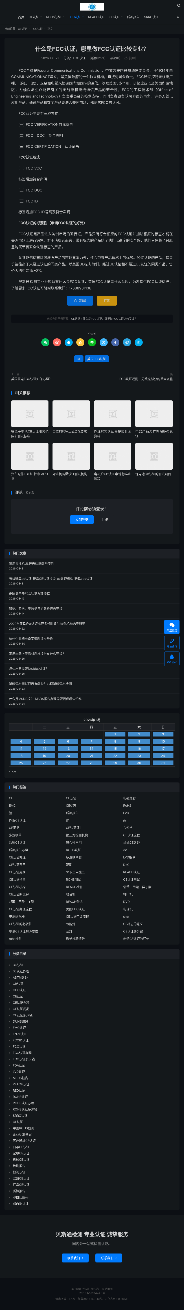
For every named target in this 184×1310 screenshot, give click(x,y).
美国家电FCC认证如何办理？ (31, 379)
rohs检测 (15, 939)
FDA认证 (19, 1065)
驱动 (69, 865)
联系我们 (75, 1258)
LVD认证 (19, 1071)
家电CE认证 (21, 1153)
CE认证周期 (17, 872)
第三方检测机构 (77, 835)
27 (68, 763)
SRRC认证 (151, 17)
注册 (105, 519)
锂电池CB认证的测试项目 (153, 474)
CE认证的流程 (19, 894)
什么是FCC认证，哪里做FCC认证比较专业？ (92, 49)
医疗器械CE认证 (24, 1141)
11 (20, 748)
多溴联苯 (15, 835)
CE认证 (92, 7)
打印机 (128, 894)
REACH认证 (96, 17)
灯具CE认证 (21, 1184)
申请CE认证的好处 (136, 939)
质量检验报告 (75, 939)
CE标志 (71, 805)
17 (163, 748)
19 (44, 756)
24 (163, 756)
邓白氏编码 (20, 1197)
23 (139, 756)
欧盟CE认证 (17, 842)
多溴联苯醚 (74, 857)
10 (163, 741)
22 (115, 756)
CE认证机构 (17, 887)
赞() (130, 58)
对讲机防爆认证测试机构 (70, 474)
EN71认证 (20, 1034)
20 (68, 756)
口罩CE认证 (21, 1147)
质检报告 (133, 17)
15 (115, 748)
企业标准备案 (22, 1134)
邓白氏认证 (20, 1203)
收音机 (70, 894)
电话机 (128, 909)
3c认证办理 (21, 971)
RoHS (127, 805)
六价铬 (128, 828)
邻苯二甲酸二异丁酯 (137, 887)
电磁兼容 (129, 798)
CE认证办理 (17, 857)
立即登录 (82, 519)
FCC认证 (74, 17)
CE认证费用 (17, 865)
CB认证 (18, 984)
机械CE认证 (131, 842)
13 (68, 748)
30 (139, 763)
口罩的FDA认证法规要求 (70, 431)
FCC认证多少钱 (24, 1059)
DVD (126, 902)
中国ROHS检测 (23, 1128)
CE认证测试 (131, 879)
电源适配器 (17, 916)
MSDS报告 (20, 1078)
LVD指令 (129, 857)
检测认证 (19, 1172)
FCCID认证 (20, 1040)
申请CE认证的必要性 (23, 931)
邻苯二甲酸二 (75, 872)
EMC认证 (19, 1028)
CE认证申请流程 (77, 916)
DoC (126, 865)
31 (163, 763)
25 (21, 763)
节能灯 (70, 924)
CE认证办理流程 (20, 909)
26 (44, 763)
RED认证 (19, 1090)
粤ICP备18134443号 (92, 1293)
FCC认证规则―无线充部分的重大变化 (146, 379)
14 (91, 748)
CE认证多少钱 (133, 931)
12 (44, 748)
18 (21, 756)
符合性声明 (74, 842)
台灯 (69, 931)
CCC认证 (19, 990)
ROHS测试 (73, 879)
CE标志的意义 (133, 924)
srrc (126, 916)
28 (92, 763)
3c (125, 850)
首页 (21, 17)
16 (139, 748)
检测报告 (19, 1166)
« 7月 (13, 771)
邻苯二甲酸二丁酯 (21, 902)
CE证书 (14, 828)
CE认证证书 (74, 828)
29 (115, 763)
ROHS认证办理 (23, 1103)
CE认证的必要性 (20, 924)
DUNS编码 (20, 1021)
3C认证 (114, 17)
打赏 (107, 300)
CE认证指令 (17, 879)
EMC (12, 805)
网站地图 (107, 1289)
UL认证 (18, 1122)
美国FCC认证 (96, 359)
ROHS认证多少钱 (25, 1109)
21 (91, 756)
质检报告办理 (18, 850)
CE (79, 359)
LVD (126, 813)
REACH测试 (74, 902)
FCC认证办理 (22, 1053)
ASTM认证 (20, 977)
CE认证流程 (131, 835)
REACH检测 (74, 887)
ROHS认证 (53, 17)
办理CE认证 (17, 820)
